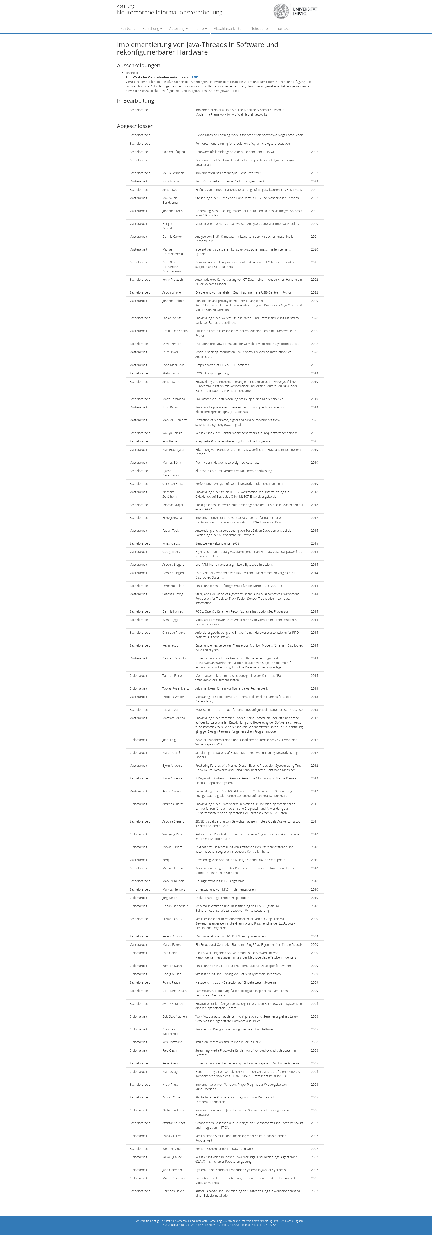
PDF (195, 77)
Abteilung (177, 28)
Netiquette (259, 28)
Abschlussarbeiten (228, 28)
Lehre (200, 28)
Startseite (128, 28)
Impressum (284, 28)
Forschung (151, 28)
